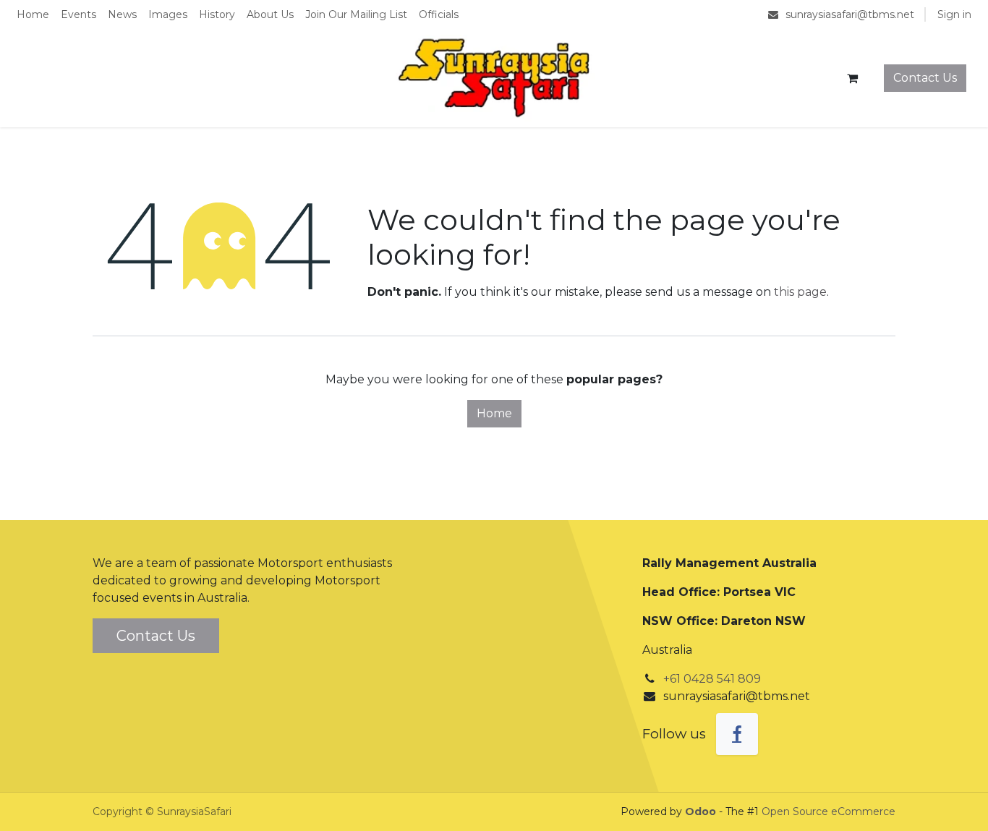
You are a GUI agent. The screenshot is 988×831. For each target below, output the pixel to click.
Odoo (702, 811)
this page (800, 292)
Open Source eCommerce (828, 811)
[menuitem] (33, 14)
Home (494, 413)
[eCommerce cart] (852, 78)
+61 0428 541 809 (712, 679)
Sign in (954, 14)
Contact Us (925, 78)
